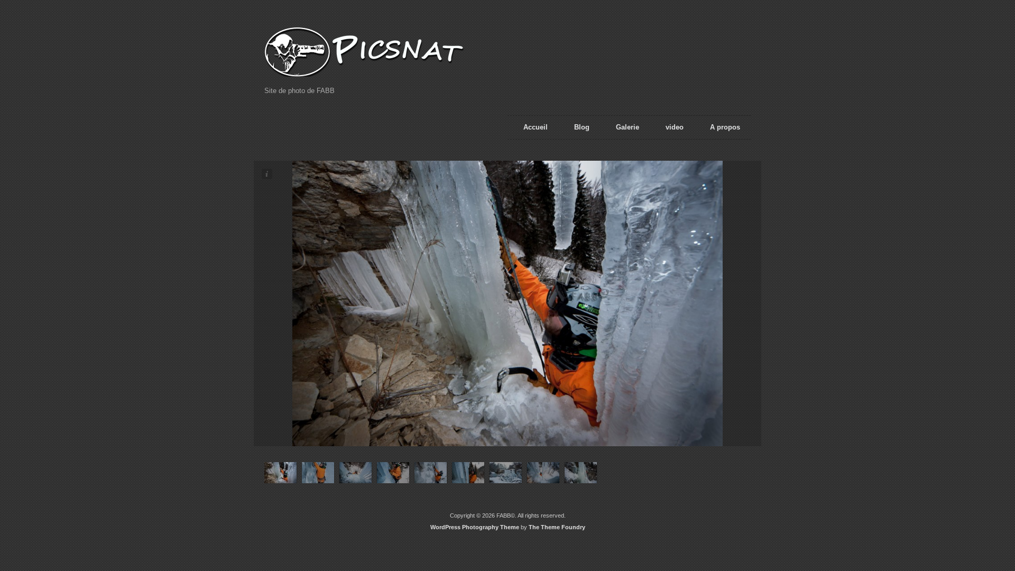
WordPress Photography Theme (474, 527)
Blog (581, 127)
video (675, 127)
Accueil (535, 127)
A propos (725, 127)
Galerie (627, 127)
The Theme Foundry (557, 527)
